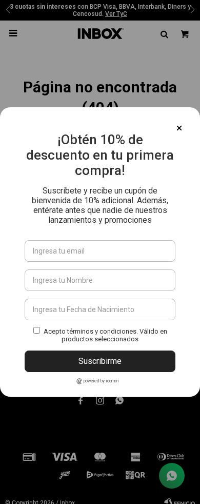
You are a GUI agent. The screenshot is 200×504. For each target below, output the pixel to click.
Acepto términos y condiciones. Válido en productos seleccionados (105, 335)
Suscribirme (100, 361)
